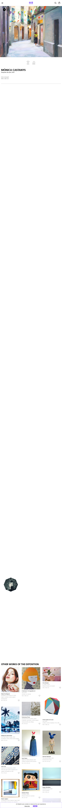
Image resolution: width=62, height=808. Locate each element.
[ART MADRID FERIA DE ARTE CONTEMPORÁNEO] (31, 3)
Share (33, 64)
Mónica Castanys (13, 70)
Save (28, 64)
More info (27, 806)
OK (35, 806)
